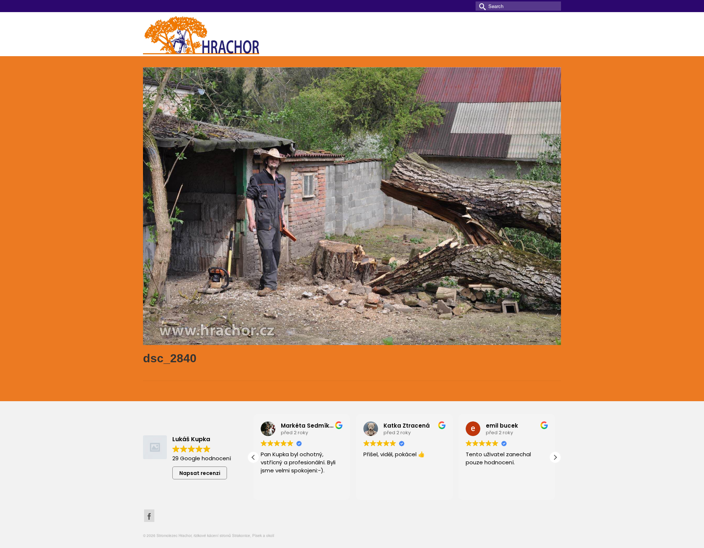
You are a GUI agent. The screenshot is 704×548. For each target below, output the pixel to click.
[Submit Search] (481, 6)
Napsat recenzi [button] (199, 473)
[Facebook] (149, 515)
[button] (555, 457)
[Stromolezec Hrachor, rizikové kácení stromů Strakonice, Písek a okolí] (209, 34)
